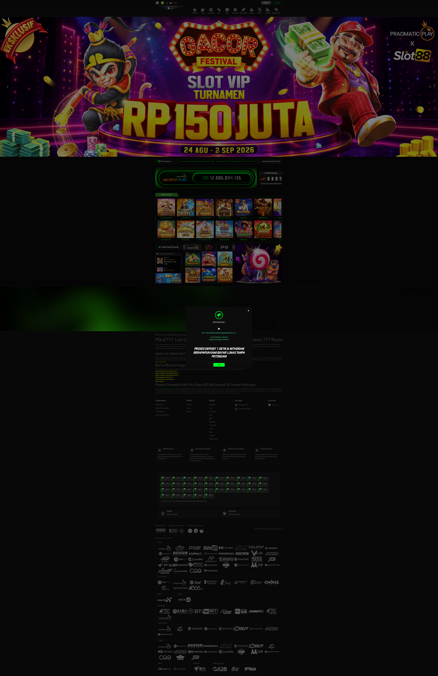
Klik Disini (225, 337)
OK (219, 365)
